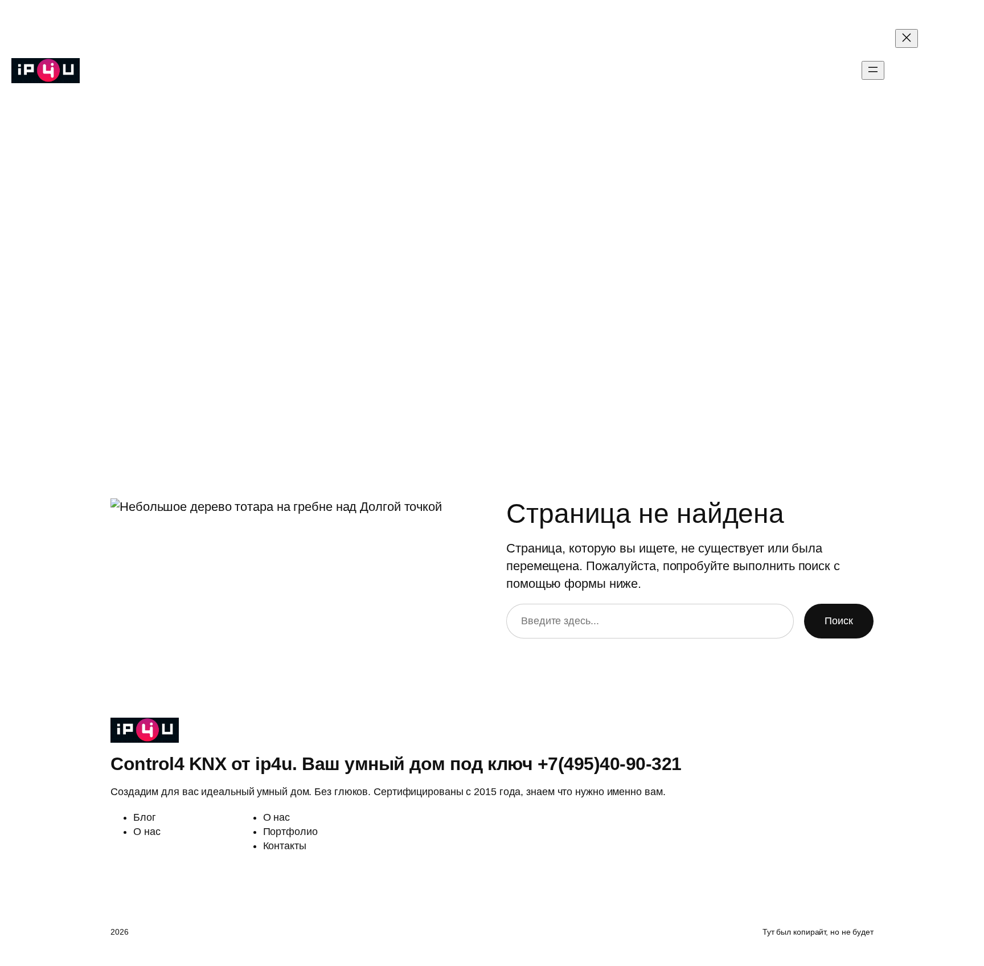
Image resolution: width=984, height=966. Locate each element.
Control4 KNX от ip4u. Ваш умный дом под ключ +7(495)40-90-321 (245, 70)
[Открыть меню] (873, 70)
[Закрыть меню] (906, 38)
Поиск (839, 621)
